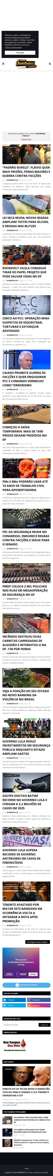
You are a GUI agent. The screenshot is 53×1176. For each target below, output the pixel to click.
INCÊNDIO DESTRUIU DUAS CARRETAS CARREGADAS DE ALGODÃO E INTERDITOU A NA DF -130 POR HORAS (24, 642)
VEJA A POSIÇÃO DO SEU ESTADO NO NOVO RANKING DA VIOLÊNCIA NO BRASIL (25, 695)
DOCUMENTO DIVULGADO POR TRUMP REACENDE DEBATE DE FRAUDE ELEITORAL (30, 1131)
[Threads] (14, 1011)
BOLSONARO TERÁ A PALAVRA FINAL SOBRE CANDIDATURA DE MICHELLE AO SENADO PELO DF (32, 1119)
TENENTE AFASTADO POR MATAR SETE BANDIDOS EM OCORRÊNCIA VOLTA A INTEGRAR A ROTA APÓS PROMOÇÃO (22, 913)
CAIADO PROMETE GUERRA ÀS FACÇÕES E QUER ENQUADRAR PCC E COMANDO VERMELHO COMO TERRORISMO (24, 379)
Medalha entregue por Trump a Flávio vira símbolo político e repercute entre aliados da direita (31, 1142)
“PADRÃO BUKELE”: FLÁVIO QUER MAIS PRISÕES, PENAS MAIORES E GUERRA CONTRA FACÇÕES (26, 171)
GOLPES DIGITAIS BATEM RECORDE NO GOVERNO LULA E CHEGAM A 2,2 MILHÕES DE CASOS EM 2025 (24, 802)
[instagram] (39, 1005)
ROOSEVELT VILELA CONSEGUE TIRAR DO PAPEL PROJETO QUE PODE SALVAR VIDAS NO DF (24, 272)
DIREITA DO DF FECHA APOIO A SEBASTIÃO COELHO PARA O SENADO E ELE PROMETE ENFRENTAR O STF (26, 1092)
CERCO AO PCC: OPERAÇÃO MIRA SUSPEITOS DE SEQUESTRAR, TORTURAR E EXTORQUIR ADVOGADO (25, 324)
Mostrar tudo (26, 139)
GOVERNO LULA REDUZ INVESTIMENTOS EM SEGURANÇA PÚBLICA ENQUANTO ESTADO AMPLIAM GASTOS (26, 747)
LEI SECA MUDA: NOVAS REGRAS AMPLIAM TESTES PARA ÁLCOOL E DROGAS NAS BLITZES (25, 222)
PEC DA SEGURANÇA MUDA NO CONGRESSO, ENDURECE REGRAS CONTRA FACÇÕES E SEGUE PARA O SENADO (25, 538)
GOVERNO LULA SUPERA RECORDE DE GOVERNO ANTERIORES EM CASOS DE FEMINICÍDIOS (21, 856)
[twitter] (14, 1005)
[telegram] (14, 1000)
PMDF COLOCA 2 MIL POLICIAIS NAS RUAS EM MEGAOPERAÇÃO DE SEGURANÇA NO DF (25, 590)
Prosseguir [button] (20, 53)
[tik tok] (39, 1011)
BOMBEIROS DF (12, 180)
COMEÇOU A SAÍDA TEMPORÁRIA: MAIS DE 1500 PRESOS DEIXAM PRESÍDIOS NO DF (24, 433)
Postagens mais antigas (37, 942)
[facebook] (39, 1000)
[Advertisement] (26, 28)
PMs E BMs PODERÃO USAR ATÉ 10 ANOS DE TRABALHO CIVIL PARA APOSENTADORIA (25, 485)
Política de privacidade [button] (13, 47)
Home (27, 1168)
